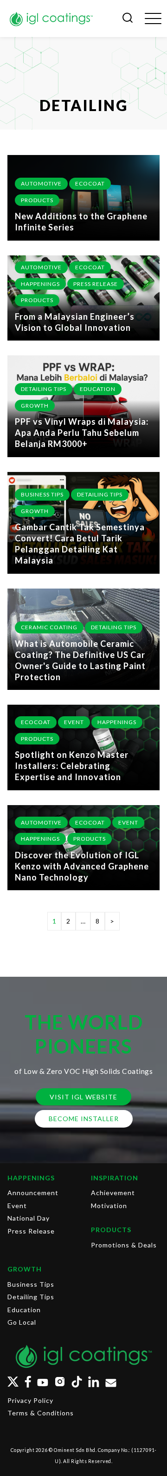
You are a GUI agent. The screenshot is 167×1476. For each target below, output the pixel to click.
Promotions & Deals (124, 1245)
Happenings (40, 283)
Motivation (109, 1205)
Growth (35, 405)
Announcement (32, 1193)
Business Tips (42, 494)
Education (98, 388)
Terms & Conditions (40, 1413)
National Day (28, 1218)
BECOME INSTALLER (84, 1119)
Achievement (113, 1193)
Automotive (41, 183)
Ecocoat (90, 183)
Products (37, 200)
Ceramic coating (49, 627)
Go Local (21, 1322)
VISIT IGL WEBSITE (83, 1097)
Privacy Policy (30, 1400)
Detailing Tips (43, 388)
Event (74, 722)
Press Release (95, 283)
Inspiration (114, 1178)
